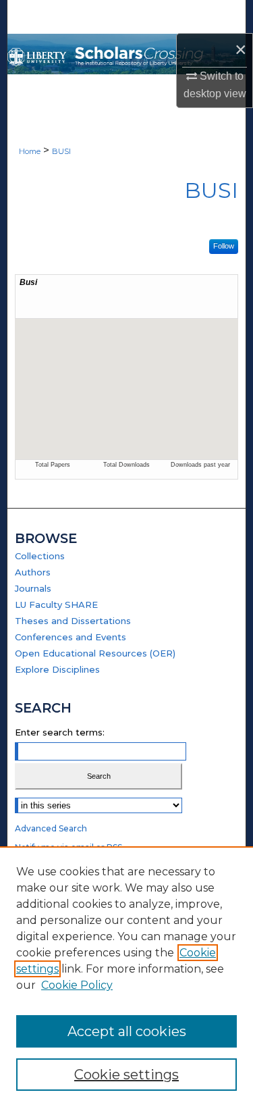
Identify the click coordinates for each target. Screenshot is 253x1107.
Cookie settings (126, 1074)
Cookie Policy (77, 985)
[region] (126, 976)
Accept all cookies (126, 1031)
